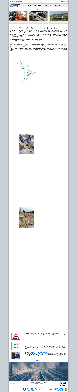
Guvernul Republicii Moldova (59, 388)
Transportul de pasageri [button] (38, 5)
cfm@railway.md (41, 383)
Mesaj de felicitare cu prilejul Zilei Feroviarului (38, 352)
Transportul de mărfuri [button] (48, 5)
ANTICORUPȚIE (38, 384)
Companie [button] (23, 5)
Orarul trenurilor (38, 22)
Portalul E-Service (58, 22)
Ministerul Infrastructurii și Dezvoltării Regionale (56, 389)
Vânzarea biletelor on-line (18, 22)
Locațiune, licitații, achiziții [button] (59, 5)
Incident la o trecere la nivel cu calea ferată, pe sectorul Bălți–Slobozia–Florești (44, 333)
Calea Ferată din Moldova (16, 1)
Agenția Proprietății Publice (60, 390)
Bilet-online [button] (30, 5)
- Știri (38, 9)
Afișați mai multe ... (38, 360)
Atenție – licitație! (33, 342)
